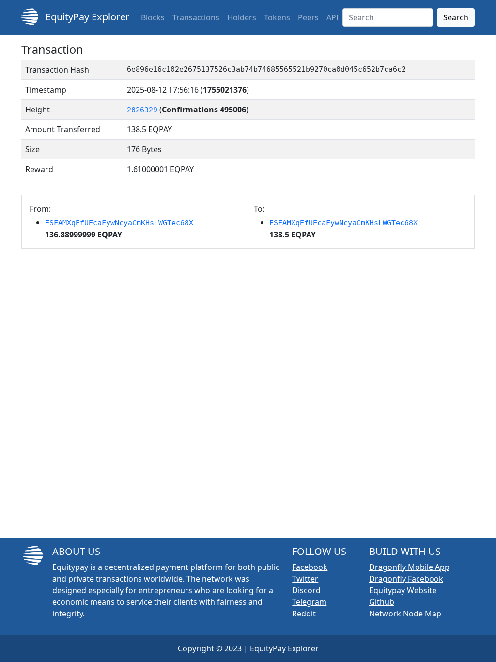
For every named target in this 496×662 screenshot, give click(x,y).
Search (455, 17)
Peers (308, 17)
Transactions (195, 17)
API (332, 17)
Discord (306, 590)
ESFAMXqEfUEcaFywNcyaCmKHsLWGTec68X (119, 223)
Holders (241, 17)
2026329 (142, 110)
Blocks (153, 17)
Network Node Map (405, 613)
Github (381, 602)
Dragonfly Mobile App (409, 567)
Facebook (309, 567)
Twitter (305, 578)
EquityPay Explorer (86, 16)
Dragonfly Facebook (406, 578)
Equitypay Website (402, 590)
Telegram (309, 602)
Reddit (304, 613)
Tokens (277, 17)
